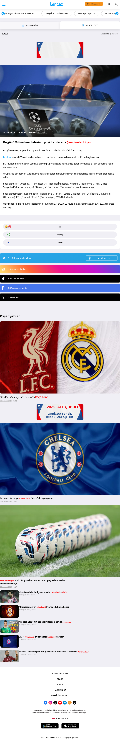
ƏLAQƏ (60, 679)
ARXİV (60, 684)
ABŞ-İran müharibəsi (56, 13)
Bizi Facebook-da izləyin (17, 288)
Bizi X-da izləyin (14, 297)
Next (117, 14)
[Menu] (3, 4)
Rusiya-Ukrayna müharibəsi (20, 13)
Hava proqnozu (86, 13)
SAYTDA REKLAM (60, 673)
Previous (3, 14)
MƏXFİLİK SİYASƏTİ (60, 695)
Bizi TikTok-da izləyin (16, 278)
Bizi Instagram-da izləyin (17, 269)
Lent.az (7, 157)
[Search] (116, 4)
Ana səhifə (105, 34)
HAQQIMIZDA (60, 690)
